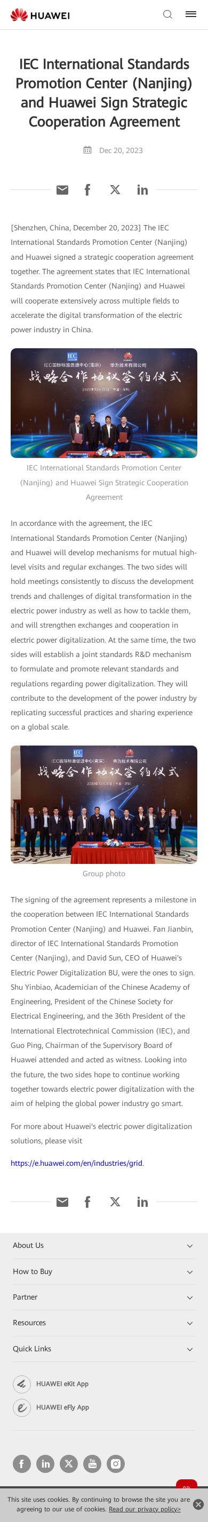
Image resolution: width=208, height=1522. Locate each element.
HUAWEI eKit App (62, 1384)
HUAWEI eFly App (62, 1407)
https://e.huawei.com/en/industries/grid (76, 1163)
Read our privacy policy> (145, 1509)
